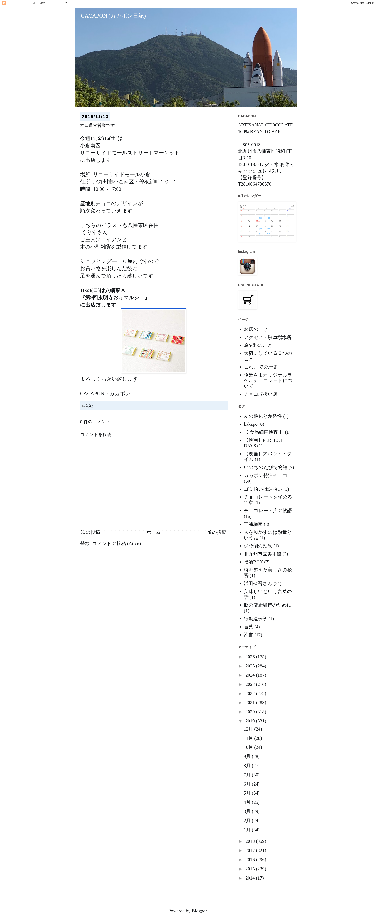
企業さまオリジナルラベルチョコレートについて (268, 380)
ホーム (153, 532)
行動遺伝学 (255, 618)
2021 (250, 702)
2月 (248, 820)
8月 (248, 765)
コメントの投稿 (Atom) (116, 543)
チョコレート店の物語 (268, 510)
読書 (248, 634)
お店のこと (256, 329)
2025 (250, 665)
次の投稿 (90, 532)
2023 (250, 684)
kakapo (251, 424)
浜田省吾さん (258, 583)
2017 (250, 850)
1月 (248, 829)
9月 (248, 756)
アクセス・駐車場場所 (268, 337)
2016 (250, 859)
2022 (250, 693)
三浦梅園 (253, 524)
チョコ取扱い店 (260, 394)
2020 (250, 711)
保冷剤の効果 (258, 545)
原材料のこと (258, 345)
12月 (249, 728)
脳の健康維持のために (268, 605)
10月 (249, 747)
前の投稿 (216, 532)
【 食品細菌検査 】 (264, 432)
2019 (250, 720)
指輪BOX (253, 561)
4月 (248, 802)
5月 (248, 793)
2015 (250, 868)
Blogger (199, 910)
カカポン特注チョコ (265, 475)
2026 (250, 656)
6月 (248, 784)
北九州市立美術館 (262, 553)
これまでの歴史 (261, 366)
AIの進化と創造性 (263, 416)
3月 (248, 811)
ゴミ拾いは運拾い (263, 489)
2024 (250, 675)
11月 (249, 738)
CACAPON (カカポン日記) (110, 16)
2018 (250, 841)
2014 (250, 877)
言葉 (248, 626)
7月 (248, 774)
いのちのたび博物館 (265, 467)
